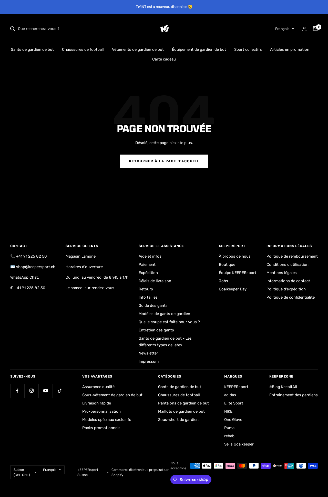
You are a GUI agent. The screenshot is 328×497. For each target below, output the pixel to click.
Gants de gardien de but (32, 49)
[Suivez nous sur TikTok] (60, 391)
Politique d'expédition (286, 289)
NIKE (228, 411)
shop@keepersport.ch (35, 267)
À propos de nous (235, 256)
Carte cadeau (164, 59)
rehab (229, 436)
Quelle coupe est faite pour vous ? (169, 322)
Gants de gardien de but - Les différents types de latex (165, 341)
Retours (146, 289)
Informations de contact (288, 281)
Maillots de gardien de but (181, 411)
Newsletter (148, 353)
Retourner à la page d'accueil (164, 161)
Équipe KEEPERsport (237, 272)
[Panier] (315, 28)
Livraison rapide (96, 403)
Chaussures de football (83, 49)
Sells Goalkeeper (239, 444)
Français (282, 29)
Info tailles (148, 297)
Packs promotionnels (101, 427)
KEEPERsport (236, 386)
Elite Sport (233, 403)
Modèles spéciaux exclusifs (106, 419)
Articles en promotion (289, 49)
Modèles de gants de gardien (164, 313)
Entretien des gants (156, 330)
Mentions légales (281, 272)
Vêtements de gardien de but (138, 49)
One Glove (233, 419)
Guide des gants (153, 305)
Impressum (149, 361)
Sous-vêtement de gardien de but (112, 395)
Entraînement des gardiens (293, 395)
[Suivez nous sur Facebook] (17, 391)
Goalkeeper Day (233, 289)
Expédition (148, 272)
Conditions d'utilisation (287, 264)
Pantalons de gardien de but (183, 403)
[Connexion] (304, 29)
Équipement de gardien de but (199, 49)
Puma (229, 427)
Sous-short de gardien (178, 419)
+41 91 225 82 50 (31, 256)
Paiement (147, 264)
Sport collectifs (248, 49)
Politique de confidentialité (290, 297)
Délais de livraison (155, 281)
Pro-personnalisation (101, 411)
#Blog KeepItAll (283, 386)
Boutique (227, 264)
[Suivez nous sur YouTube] (45, 391)
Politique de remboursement (292, 256)
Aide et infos (150, 256)
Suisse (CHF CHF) (22, 472)
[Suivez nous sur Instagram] (31, 391)
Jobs (223, 281)
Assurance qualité (98, 386)
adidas (230, 395)
